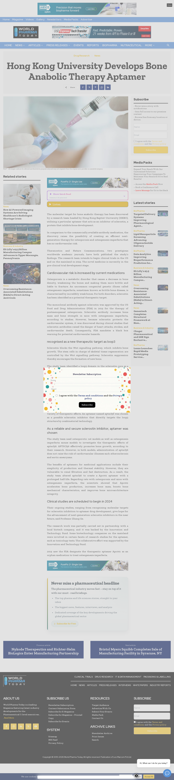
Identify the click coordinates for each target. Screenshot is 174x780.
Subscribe (87, 404)
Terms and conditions (90, 395)
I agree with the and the (90, 397)
